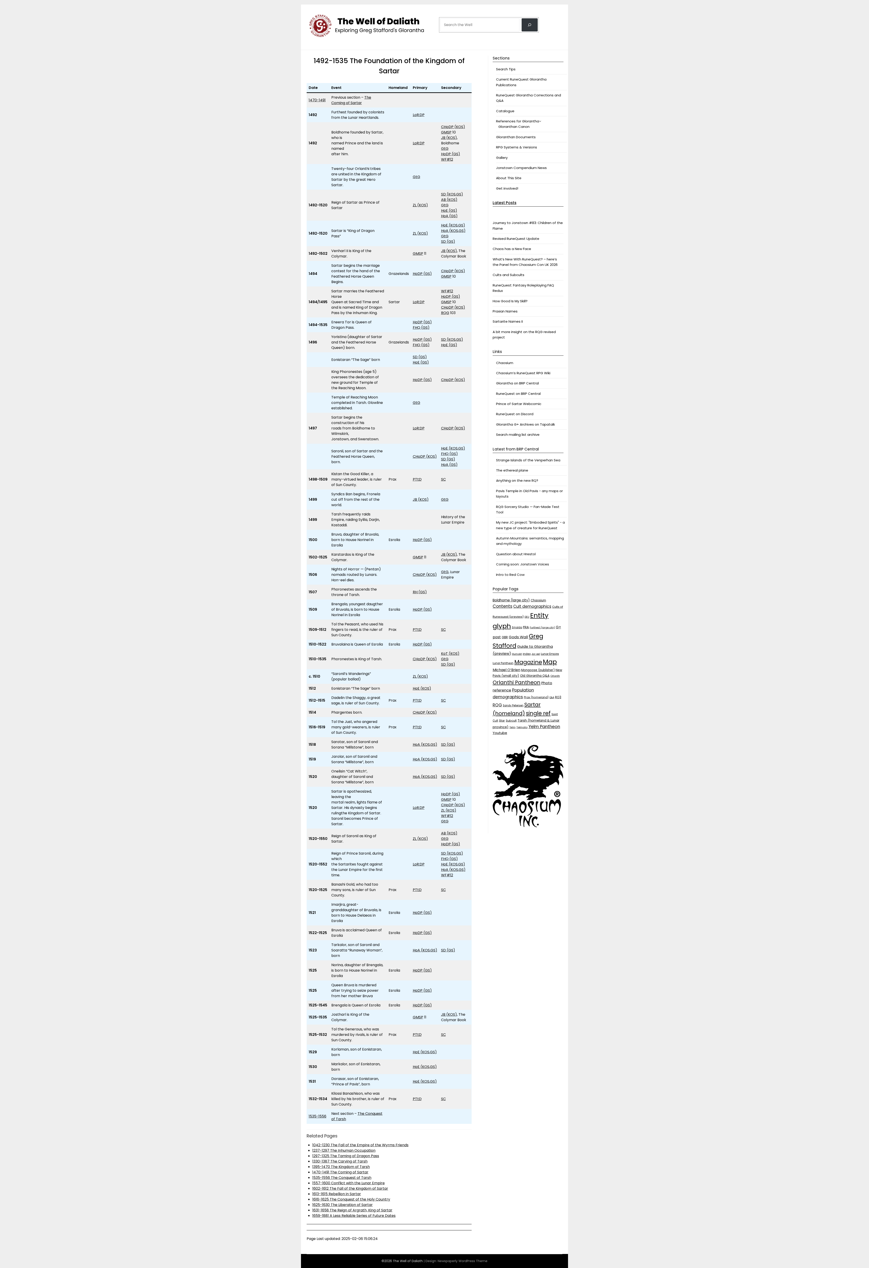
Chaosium (504, 362)
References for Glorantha (517, 121)
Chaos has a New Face (512, 248)
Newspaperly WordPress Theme (462, 1261)
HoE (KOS (449, 225)
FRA (526, 627)
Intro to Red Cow (510, 574)
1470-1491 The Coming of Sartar (340, 1172)
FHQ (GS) (421, 327)
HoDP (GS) (450, 154)
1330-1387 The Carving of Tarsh (340, 1161)
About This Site (508, 178)
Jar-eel (536, 654)
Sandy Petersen (513, 705)
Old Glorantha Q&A (534, 676)
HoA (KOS (449, 230)
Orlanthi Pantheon (516, 682)
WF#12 (447, 159)
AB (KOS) (449, 199)
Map (550, 662)
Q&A (551, 697)
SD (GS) (448, 241)
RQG (445, 312)
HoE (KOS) (422, 688)
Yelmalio (522, 727)
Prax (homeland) (536, 697)
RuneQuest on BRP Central (518, 393)
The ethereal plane (512, 470)
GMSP (446, 132)
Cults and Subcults (508, 274)
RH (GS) (420, 592)
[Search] (530, 24)
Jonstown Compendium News (521, 167)
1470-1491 (317, 100)
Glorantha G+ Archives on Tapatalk (525, 424)
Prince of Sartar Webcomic (518, 403)
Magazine (528, 662)
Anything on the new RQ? (517, 480)
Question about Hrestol (516, 554)
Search (446, 11)
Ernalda (517, 627)
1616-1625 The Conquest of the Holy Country (351, 1199)
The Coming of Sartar (351, 100)
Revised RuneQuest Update (516, 238)
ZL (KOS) (420, 205)
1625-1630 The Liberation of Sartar (342, 1204)
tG (446, 205)
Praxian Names (505, 311)
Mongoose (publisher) (538, 670)
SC (443, 479)
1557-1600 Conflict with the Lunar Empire (348, 1183)
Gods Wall (518, 637)
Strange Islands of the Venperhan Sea (528, 460)
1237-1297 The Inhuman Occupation (343, 1150)
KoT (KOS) (450, 653)
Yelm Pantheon (544, 727)
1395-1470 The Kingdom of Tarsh (341, 1166)
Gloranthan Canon (514, 126)
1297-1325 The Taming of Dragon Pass (345, 1155)
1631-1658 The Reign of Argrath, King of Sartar (352, 1210)
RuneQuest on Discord (514, 414)
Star (502, 720)
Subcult (511, 720)
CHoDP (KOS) (453, 126)
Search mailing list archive (518, 434)
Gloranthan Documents (516, 137)
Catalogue (505, 111)
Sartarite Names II (508, 321)
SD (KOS (448, 194)
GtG (445, 148)
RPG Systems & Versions (516, 147)
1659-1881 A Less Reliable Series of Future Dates (354, 1215)
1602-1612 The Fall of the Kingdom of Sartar (350, 1188)
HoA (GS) (449, 216)
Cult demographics (532, 606)
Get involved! (507, 188)
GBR (505, 637)
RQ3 (558, 697)
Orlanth (555, 676)
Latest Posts (504, 202)
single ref (538, 713)
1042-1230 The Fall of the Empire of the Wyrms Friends (360, 1145)
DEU (527, 617)
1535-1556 (317, 1116)
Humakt (517, 654)
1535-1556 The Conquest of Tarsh (341, 1177)
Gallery (502, 157)
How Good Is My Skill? (510, 301)
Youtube (500, 732)
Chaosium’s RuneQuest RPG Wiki (523, 373)
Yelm (512, 727)
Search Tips (506, 69)
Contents (502, 606)
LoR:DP (419, 114)
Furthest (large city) (542, 627)
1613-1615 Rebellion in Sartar (336, 1193)
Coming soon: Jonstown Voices (522, 564)
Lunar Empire (550, 654)
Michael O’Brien (506, 669)
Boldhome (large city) (511, 600)
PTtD (417, 479)
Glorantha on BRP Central (517, 383)
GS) (459, 194)
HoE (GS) (449, 210)
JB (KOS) (449, 137)
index (527, 654)
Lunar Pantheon (503, 663)
